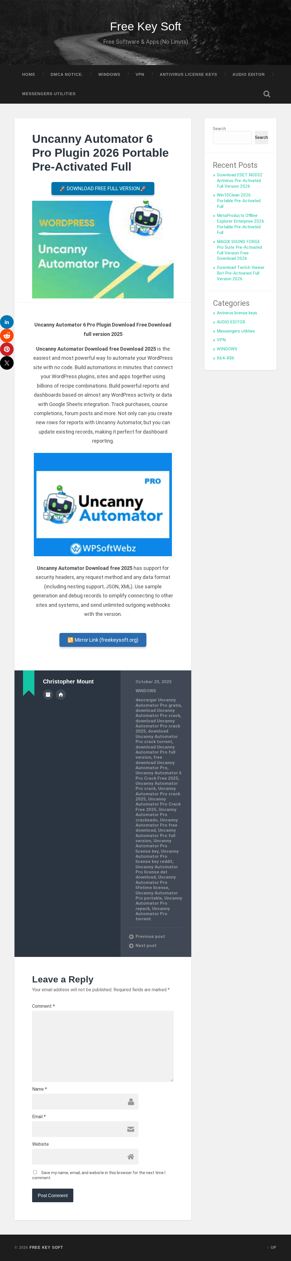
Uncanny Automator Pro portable (157, 895)
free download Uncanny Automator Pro (155, 762)
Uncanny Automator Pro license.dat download (157, 872)
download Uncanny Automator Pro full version (155, 752)
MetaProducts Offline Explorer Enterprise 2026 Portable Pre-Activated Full (240, 224)
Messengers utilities (49, 94)
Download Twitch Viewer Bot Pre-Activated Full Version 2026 (241, 273)
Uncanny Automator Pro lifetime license (156, 882)
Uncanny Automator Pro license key (153, 846)
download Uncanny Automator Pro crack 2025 (158, 726)
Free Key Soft (145, 26)
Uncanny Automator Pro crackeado (156, 815)
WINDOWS (109, 74)
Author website (61, 694)
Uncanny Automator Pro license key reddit (157, 856)
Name (39, 1089)
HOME (28, 74)
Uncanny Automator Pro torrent (153, 914)
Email (39, 1116)
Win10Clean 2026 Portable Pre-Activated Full (239, 201)
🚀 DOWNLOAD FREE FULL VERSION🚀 (102, 188)
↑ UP (272, 1247)
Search (219, 128)
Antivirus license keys (188, 74)
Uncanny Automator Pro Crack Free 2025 (158, 804)
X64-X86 (225, 358)
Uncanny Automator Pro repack (159, 903)
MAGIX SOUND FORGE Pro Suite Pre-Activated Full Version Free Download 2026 (239, 250)
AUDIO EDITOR (248, 74)
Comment (43, 1006)
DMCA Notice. (67, 74)
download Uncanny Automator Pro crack (158, 713)
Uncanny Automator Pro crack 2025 (158, 794)
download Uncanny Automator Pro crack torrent (157, 736)
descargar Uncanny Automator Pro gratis (158, 702)
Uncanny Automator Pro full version (156, 835)
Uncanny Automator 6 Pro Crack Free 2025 (159, 775)
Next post (146, 945)
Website (40, 1144)
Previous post (150, 936)
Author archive (48, 694)
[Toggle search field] (267, 94)
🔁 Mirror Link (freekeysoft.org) (102, 640)
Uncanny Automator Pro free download (157, 825)
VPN (140, 74)
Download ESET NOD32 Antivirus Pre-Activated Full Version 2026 (240, 180)
